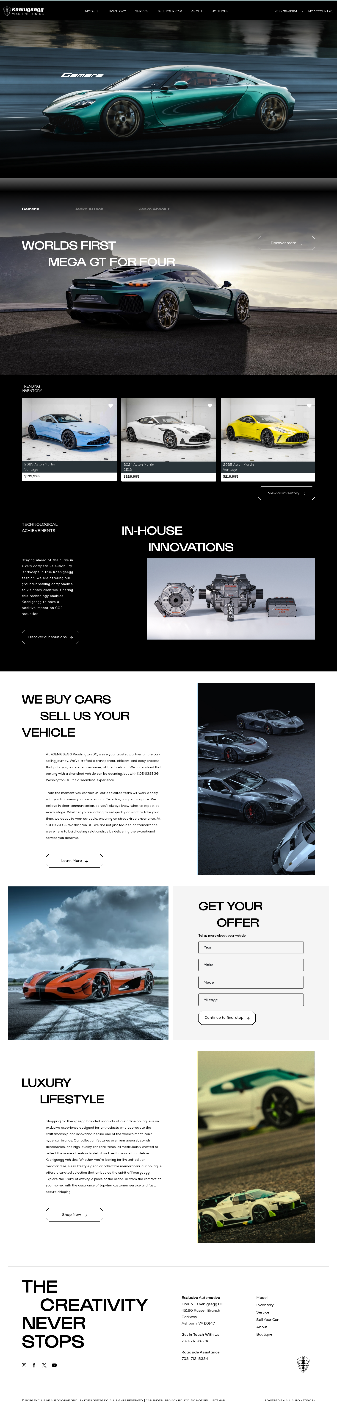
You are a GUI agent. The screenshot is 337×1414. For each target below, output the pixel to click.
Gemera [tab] (30, 208)
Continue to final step (224, 1017)
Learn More (72, 860)
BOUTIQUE (220, 11)
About (197, 11)
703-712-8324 (286, 11)
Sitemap (218, 1400)
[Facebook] (34, 1363)
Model (262, 1297)
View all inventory (284, 493)
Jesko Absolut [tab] (154, 208)
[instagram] (24, 1363)
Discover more (284, 242)
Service (142, 11)
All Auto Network (300, 1400)
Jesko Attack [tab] (89, 208)
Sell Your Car (170, 11)
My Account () (321, 11)
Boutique (264, 1334)
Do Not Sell (201, 1400)
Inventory (117, 11)
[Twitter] (44, 1363)
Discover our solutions (48, 637)
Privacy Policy (177, 1400)
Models (92, 11)
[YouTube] (54, 1363)
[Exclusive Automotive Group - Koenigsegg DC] (23, 11)
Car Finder (154, 1400)
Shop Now (72, 1214)
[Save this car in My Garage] (111, 406)
